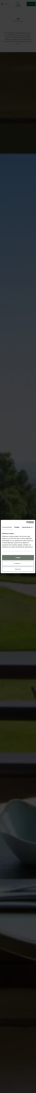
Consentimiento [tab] (7, 527)
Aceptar (18, 557)
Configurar (17, 563)
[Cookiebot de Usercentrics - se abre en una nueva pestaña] (26, 522)
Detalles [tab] (16, 527)
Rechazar (18, 569)
